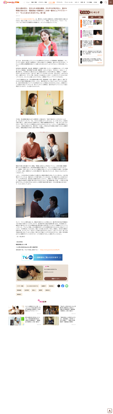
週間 (92, 17)
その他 (95, 2)
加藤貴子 (44, 286)
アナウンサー (60, 2)
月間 (99, 17)
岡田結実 (19, 290)
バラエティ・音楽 (42, 2)
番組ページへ (56, 278)
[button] (25, 2)
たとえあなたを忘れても (32, 286)
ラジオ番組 (89, 2)
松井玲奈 (27, 290)
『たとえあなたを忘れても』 (28, 19)
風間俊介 (19, 294)
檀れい (33, 290)
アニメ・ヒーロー (69, 2)
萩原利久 (48, 290)
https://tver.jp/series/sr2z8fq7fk (50, 250)
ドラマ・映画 (52, 2)
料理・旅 (83, 2)
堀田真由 (51, 286)
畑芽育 (40, 290)
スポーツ (77, 2)
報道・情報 (34, 2)
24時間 (84, 17)
